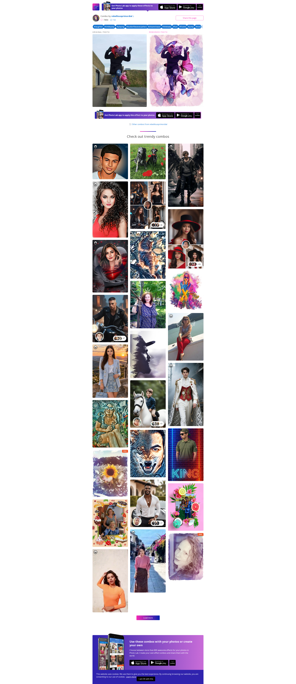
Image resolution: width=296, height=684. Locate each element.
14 (114, 19)
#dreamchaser (154, 26)
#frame (182, 26)
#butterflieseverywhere (136, 26)
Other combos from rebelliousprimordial (149, 124)
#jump (191, 26)
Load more (148, 618)
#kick (198, 26)
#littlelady (166, 26)
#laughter (98, 26)
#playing (120, 26)
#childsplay (109, 26)
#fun (175, 26)
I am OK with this (146, 679)
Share (189, 18)
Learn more (131, 677)
